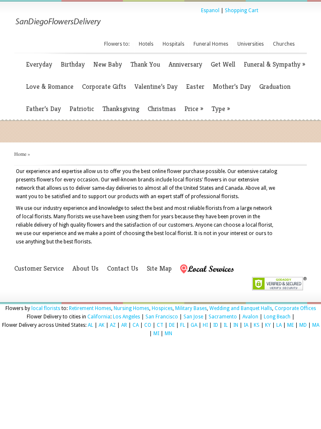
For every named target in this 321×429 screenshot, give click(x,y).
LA (279, 325)
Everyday (39, 64)
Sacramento (223, 317)
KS (257, 325)
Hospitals (173, 44)
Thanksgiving (120, 108)
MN (168, 333)
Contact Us (122, 268)
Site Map (159, 268)
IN (235, 325)
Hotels (146, 44)
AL (90, 325)
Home (20, 153)
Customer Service (39, 268)
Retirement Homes (90, 308)
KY (268, 325)
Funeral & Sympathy (274, 64)
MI (156, 333)
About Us (85, 268)
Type (220, 108)
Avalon (250, 317)
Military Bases (191, 308)
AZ (113, 325)
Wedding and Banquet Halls (240, 308)
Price (193, 108)
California (98, 317)
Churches (284, 44)
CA (135, 325)
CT (160, 325)
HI (205, 325)
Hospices (162, 308)
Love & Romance (50, 86)
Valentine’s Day (156, 86)
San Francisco (161, 317)
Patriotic (81, 108)
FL (182, 325)
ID (215, 325)
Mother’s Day (232, 86)
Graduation (274, 86)
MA (315, 325)
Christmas (162, 108)
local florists (45, 308)
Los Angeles (126, 317)
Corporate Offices (295, 308)
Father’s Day (43, 108)
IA (246, 325)
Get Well (223, 64)
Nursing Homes (131, 308)
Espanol (210, 10)
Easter (195, 86)
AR (124, 325)
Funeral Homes (211, 44)
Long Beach (277, 317)
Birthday (73, 64)
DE (172, 325)
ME (290, 325)
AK (101, 325)
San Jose (193, 317)
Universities (250, 44)
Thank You (145, 64)
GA (194, 325)
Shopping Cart (241, 10)
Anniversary (185, 64)
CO (147, 325)
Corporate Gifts (104, 86)
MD (303, 325)
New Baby (107, 64)
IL (226, 325)
